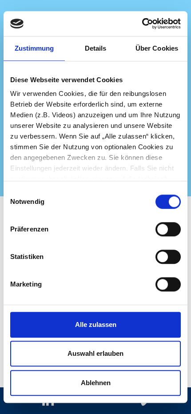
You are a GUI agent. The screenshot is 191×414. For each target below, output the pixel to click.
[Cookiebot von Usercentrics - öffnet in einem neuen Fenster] (142, 23)
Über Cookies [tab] (156, 48)
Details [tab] (96, 48)
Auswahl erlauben (95, 353)
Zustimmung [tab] (34, 48)
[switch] (168, 229)
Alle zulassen (95, 324)
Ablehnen (96, 382)
